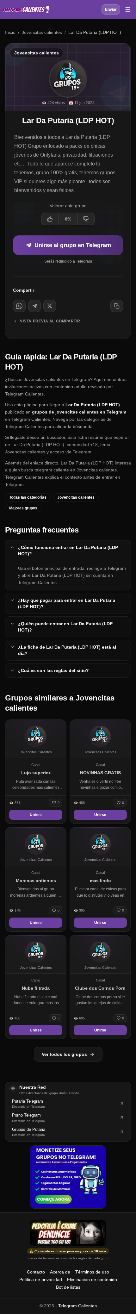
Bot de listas (68, 1287)
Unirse (36, 815)
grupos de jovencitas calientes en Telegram (79, 411)
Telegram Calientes (77, 1305)
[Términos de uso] (68, 1233)
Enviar (111, 9)
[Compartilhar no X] (49, 306)
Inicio (10, 32)
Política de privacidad (40, 1279)
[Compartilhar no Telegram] (34, 306)
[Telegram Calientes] (26, 9)
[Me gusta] (50, 219)
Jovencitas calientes (42, 32)
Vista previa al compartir (50, 321)
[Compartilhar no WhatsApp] (19, 306)
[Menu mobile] (127, 9)
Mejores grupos (23, 508)
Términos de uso (92, 1271)
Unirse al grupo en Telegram (72, 245)
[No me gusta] (85, 219)
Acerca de (60, 1271)
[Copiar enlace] (116, 306)
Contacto (36, 1271)
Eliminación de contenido (92, 1279)
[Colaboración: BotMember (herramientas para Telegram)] (68, 1177)
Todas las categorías (27, 497)
